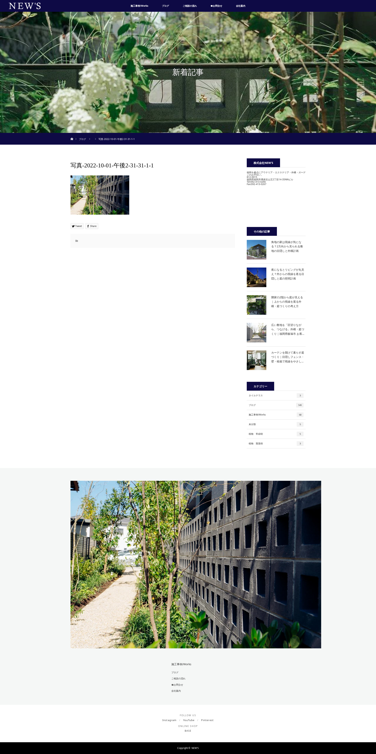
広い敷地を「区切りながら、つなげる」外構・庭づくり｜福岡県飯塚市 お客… (287, 329)
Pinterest (207, 720)
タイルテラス (275, 395)
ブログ (165, 5)
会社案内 (240, 5)
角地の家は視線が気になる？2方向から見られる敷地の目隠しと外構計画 (287, 246)
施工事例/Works (139, 5)
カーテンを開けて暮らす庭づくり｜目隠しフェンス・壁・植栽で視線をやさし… (287, 357)
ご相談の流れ (190, 5)
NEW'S (195, 748)
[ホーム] (71, 134)
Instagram (169, 720)
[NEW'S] (195, 645)
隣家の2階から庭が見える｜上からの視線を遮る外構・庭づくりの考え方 (287, 301)
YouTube (188, 720)
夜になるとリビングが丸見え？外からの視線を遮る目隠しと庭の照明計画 (287, 274)
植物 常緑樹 (275, 434)
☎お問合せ (216, 5)
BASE (188, 730)
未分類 (275, 424)
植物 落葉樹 (275, 443)
